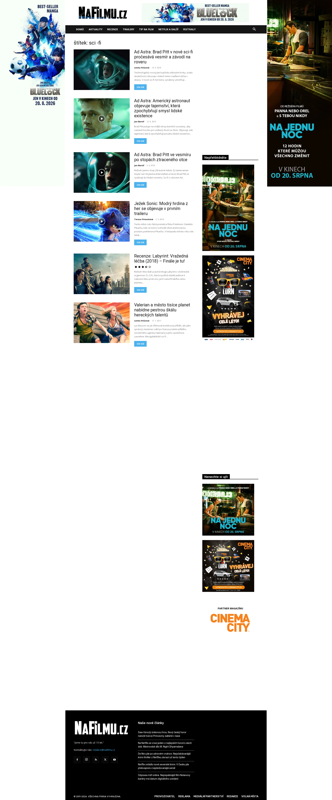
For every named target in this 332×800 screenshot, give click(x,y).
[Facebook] (77, 759)
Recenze (112, 29)
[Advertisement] (230, 381)
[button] (254, 29)
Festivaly (189, 29)
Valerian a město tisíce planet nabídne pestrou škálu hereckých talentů (162, 309)
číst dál (140, 87)
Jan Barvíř (139, 121)
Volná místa (249, 796)
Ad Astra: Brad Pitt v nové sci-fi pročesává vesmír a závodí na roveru (163, 56)
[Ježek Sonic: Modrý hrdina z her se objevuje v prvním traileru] (102, 221)
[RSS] (95, 759)
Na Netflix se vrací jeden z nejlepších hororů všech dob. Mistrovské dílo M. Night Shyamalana (165, 745)
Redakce (232, 796)
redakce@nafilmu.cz (104, 749)
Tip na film (146, 29)
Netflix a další (168, 29)
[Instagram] (86, 759)
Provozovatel (164, 796)
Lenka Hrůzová (141, 67)
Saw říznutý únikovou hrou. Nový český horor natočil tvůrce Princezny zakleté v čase (162, 734)
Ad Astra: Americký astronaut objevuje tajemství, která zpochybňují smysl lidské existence (162, 108)
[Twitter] (105, 759)
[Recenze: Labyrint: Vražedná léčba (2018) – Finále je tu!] (102, 274)
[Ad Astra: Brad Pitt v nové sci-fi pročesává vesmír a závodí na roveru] (102, 69)
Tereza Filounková (143, 219)
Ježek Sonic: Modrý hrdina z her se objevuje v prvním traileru (161, 208)
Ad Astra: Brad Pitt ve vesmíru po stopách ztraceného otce (162, 157)
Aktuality (95, 29)
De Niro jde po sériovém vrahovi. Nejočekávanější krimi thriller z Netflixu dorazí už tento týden (164, 755)
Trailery (128, 29)
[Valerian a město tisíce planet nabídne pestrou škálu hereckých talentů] (102, 322)
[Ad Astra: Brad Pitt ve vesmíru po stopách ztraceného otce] (102, 172)
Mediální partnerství (208, 796)
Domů (80, 29)
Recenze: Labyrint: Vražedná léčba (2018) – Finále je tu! (161, 259)
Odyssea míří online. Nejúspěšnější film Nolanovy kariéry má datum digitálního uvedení (164, 777)
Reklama (184, 796)
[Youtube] (114, 759)
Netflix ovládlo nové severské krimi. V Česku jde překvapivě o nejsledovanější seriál (163, 766)
